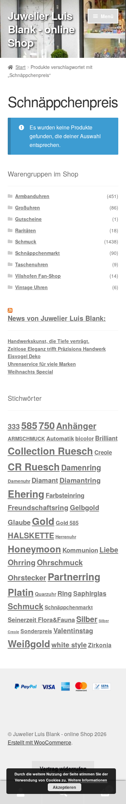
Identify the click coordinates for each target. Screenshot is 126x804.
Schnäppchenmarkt (37, 253)
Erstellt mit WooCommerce (39, 742)
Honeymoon (34, 548)
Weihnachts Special (30, 371)
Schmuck (25, 241)
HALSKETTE (31, 535)
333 (14, 426)
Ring (64, 593)
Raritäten (25, 230)
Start (20, 67)
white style (69, 644)
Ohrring (22, 562)
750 (47, 425)
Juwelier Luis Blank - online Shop (41, 29)
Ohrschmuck (60, 562)
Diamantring (80, 480)
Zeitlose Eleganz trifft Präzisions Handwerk (57, 348)
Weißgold (29, 643)
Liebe (108, 549)
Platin (21, 592)
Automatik (60, 438)
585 (29, 425)
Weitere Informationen (87, 779)
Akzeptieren (64, 787)
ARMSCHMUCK (26, 438)
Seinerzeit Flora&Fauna (41, 619)
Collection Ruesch (50, 451)
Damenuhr (19, 481)
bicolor (84, 438)
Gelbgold (84, 507)
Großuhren (27, 207)
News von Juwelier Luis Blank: (57, 318)
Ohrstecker (27, 577)
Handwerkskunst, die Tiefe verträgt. (48, 341)
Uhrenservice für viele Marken (42, 363)
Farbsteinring (65, 495)
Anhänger (76, 425)
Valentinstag (73, 630)
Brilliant (106, 438)
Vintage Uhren (31, 287)
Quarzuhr (45, 593)
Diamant (45, 480)
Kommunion (80, 549)
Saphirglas (90, 593)
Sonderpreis (36, 631)
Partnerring (74, 576)
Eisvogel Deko (24, 356)
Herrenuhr (65, 536)
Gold (43, 521)
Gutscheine (28, 219)
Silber (86, 618)
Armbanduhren (32, 196)
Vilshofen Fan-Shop (38, 275)
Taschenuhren (31, 264)
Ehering (26, 494)
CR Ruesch (34, 466)
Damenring (81, 467)
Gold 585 (67, 523)
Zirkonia (100, 645)
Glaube (19, 522)
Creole (103, 452)
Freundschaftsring (38, 507)
